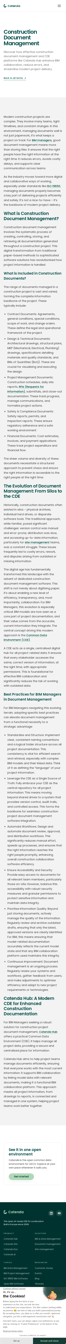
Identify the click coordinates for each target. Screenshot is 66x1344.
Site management (44, 1249)
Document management (48, 1244)
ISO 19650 (53, 186)
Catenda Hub (48, 1032)
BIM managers (42, 140)
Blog (37, 1278)
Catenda (16, 1212)
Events (38, 1273)
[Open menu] (59, 6)
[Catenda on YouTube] (59, 1213)
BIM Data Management (15, 1268)
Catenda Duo (11, 1249)
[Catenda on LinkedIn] (51, 1213)
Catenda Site (11, 1244)
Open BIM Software (14, 1283)
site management (37, 542)
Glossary (39, 1283)
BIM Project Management (17, 1273)
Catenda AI (10, 1254)
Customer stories (44, 1268)
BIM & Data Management (48, 1238)
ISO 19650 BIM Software (16, 1278)
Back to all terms (15, 78)
